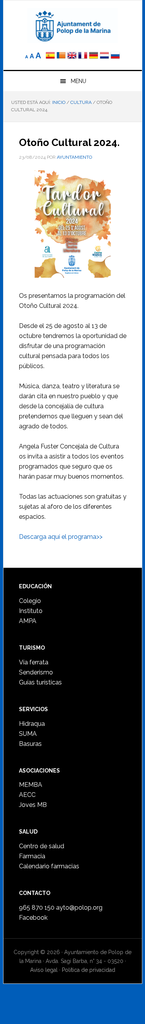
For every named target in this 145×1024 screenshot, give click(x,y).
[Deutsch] (93, 56)
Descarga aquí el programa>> (60, 536)
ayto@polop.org (79, 907)
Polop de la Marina (72, 25)
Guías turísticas (40, 682)
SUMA (28, 733)
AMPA (27, 621)
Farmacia (32, 856)
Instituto (31, 611)
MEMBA (30, 784)
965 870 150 (37, 907)
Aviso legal (44, 970)
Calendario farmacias (49, 866)
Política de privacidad (88, 970)
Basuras (30, 743)
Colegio (30, 601)
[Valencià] (61, 56)
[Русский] (115, 56)
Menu (78, 81)
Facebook (33, 917)
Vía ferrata (33, 662)
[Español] (50, 56)
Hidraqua (32, 723)
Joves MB (33, 804)
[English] (72, 56)
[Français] (82, 56)
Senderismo (36, 672)
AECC (27, 794)
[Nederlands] (105, 56)
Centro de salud (41, 846)
